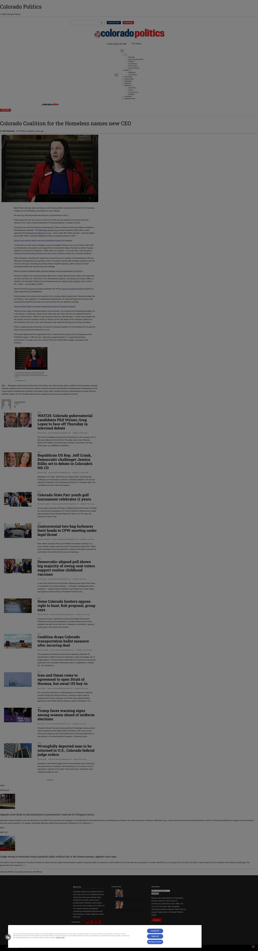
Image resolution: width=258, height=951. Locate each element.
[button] (8, 937)
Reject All (155, 936)
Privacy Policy (60, 937)
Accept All (155, 931)
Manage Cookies (155, 942)
